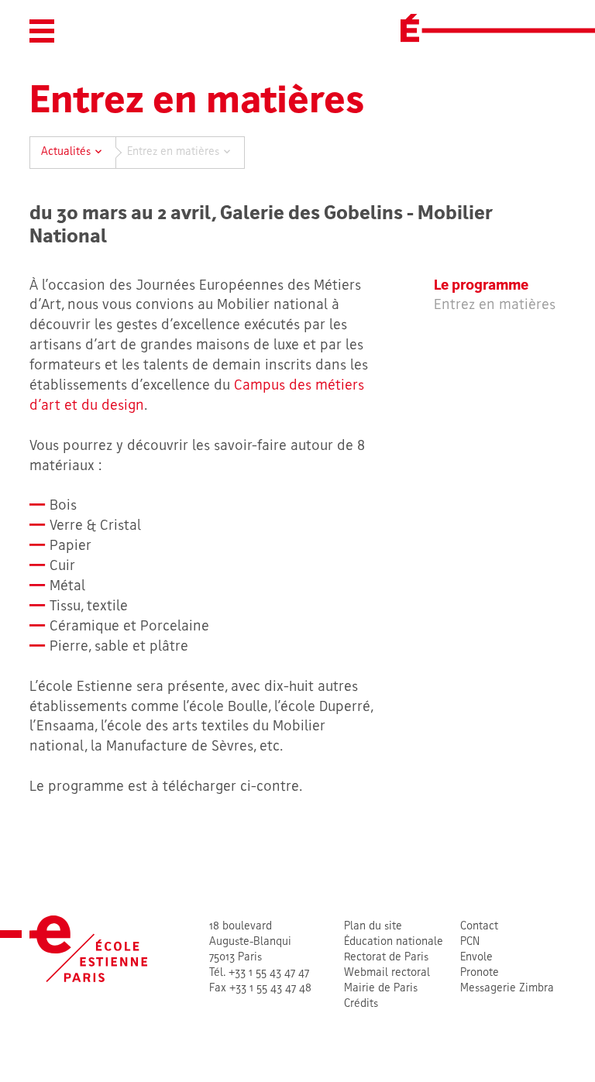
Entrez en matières (494, 305)
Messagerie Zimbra (507, 989)
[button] (41, 31)
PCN (470, 942)
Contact (479, 927)
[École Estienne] (410, 28)
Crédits (361, 1004)
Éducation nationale (393, 942)
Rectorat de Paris (386, 958)
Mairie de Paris (381, 989)
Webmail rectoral (387, 973)
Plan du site (373, 927)
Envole (476, 958)
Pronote (479, 973)
